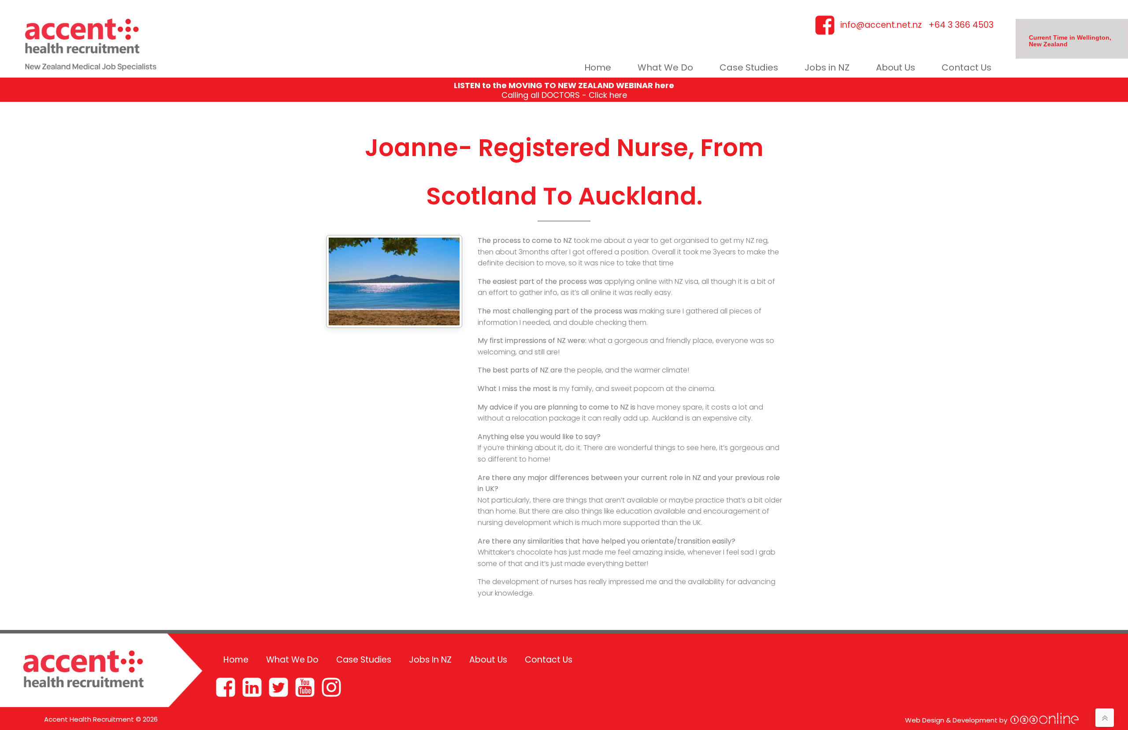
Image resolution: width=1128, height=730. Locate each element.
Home (597, 67)
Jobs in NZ (827, 67)
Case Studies (749, 67)
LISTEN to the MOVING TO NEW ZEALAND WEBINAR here (564, 85)
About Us (895, 67)
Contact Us (966, 67)
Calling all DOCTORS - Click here (564, 95)
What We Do (665, 67)
